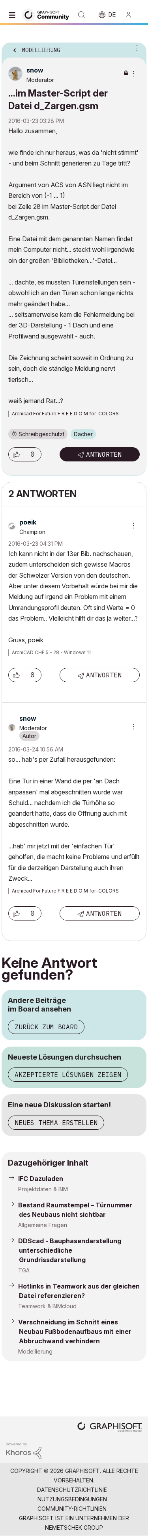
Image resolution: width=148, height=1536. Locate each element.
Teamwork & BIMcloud (47, 1306)
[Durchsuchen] (14, 15)
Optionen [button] (135, 47)
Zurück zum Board (46, 1027)
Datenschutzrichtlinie (72, 1489)
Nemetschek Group (74, 1527)
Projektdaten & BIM (43, 1189)
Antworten (104, 454)
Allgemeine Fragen (42, 1225)
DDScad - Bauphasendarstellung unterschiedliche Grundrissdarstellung (69, 1250)
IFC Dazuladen (40, 1179)
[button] (16, 454)
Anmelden (132, 15)
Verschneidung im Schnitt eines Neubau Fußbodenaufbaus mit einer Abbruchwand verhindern (74, 1331)
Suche (82, 15)
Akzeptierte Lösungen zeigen (68, 1075)
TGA (24, 1270)
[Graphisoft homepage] (109, 1428)
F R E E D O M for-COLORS (88, 414)
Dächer (83, 434)
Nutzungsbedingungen (72, 1499)
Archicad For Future (34, 414)
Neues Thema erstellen (56, 1123)
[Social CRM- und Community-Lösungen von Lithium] (23, 1450)
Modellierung (35, 1351)
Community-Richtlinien (72, 1508)
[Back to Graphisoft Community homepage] (48, 14)
